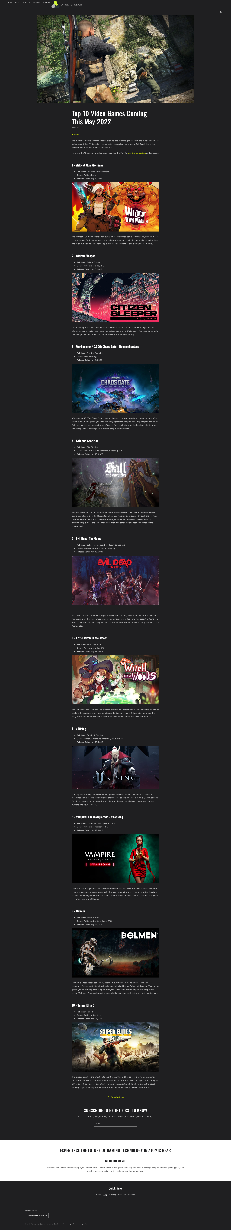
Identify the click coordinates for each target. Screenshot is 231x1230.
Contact (131, 1195)
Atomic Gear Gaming (38, 1224)
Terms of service (91, 1224)
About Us (122, 1195)
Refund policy (66, 1224)
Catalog (112, 1195)
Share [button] (76, 135)
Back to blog (117, 1097)
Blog (105, 1195)
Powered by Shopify (52, 1224)
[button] (25, 2)
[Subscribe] (134, 1124)
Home (98, 1195)
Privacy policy (78, 1224)
